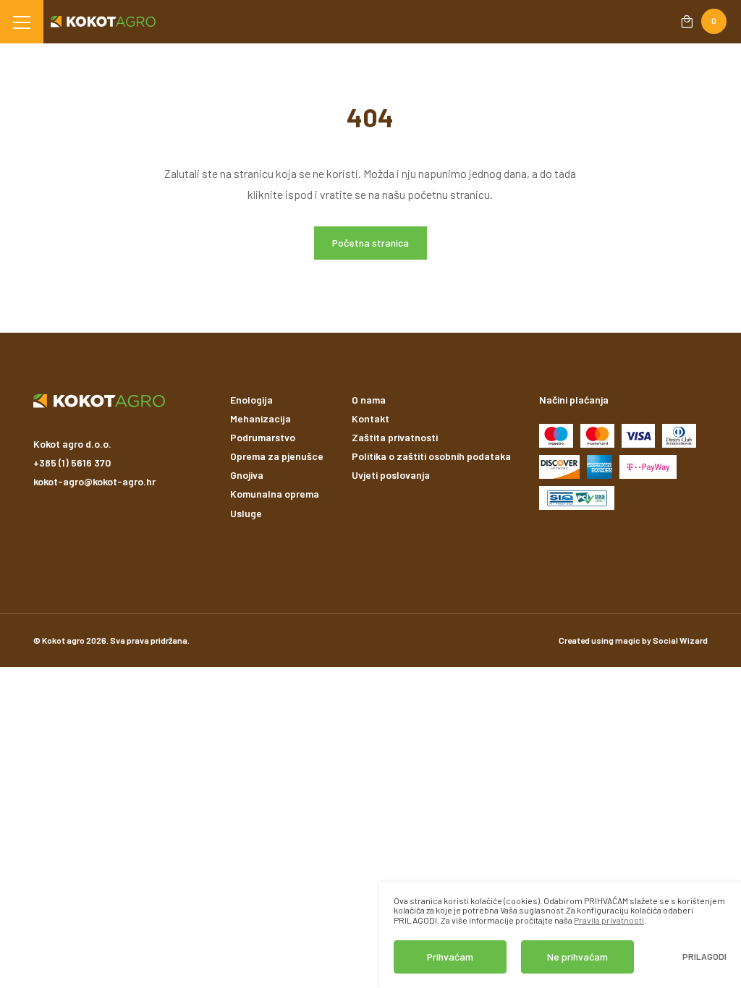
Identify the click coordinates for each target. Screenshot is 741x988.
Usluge (246, 513)
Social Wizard (680, 640)
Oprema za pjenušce (276, 456)
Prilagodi (704, 956)
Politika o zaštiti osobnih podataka (431, 456)
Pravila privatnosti (609, 920)
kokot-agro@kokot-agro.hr (94, 481)
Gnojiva (246, 475)
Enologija (251, 399)
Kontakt (370, 418)
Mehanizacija (260, 418)
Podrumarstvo (262, 437)
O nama (369, 399)
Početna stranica (370, 243)
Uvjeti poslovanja (391, 475)
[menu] (21, 21)
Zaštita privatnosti (395, 437)
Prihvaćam (450, 956)
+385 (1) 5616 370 (72, 462)
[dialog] (560, 935)
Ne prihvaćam (577, 956)
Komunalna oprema (274, 493)
